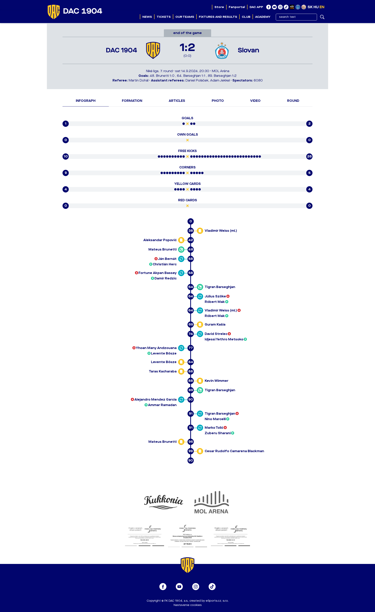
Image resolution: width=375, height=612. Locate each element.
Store (219, 7)
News (147, 17)
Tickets (164, 17)
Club (246, 17)
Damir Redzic (165, 278)
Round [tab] (293, 101)
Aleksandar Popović (160, 240)
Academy (262, 17)
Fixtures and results (218, 17)
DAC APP (256, 7)
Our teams (184, 17)
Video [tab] (255, 101)
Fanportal (237, 7)
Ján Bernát (167, 259)
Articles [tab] (177, 101)
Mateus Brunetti (162, 249)
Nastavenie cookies (188, 605)
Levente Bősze (164, 353)
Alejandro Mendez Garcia (155, 399)
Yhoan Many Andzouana (156, 348)
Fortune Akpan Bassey (157, 273)
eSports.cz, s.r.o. (217, 601)
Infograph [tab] (86, 101)
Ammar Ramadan (162, 405)
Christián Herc (165, 264)
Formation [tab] (132, 101)
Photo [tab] (218, 101)
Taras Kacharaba (163, 371)
